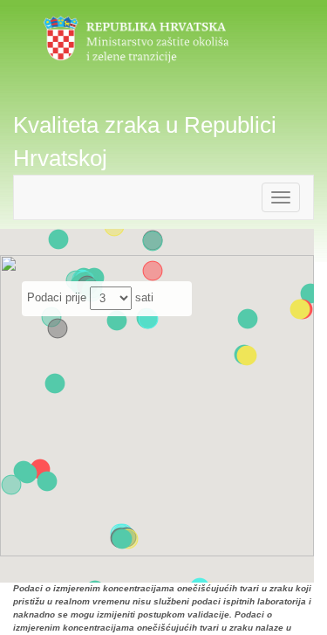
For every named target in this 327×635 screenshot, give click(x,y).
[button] (152, 270)
